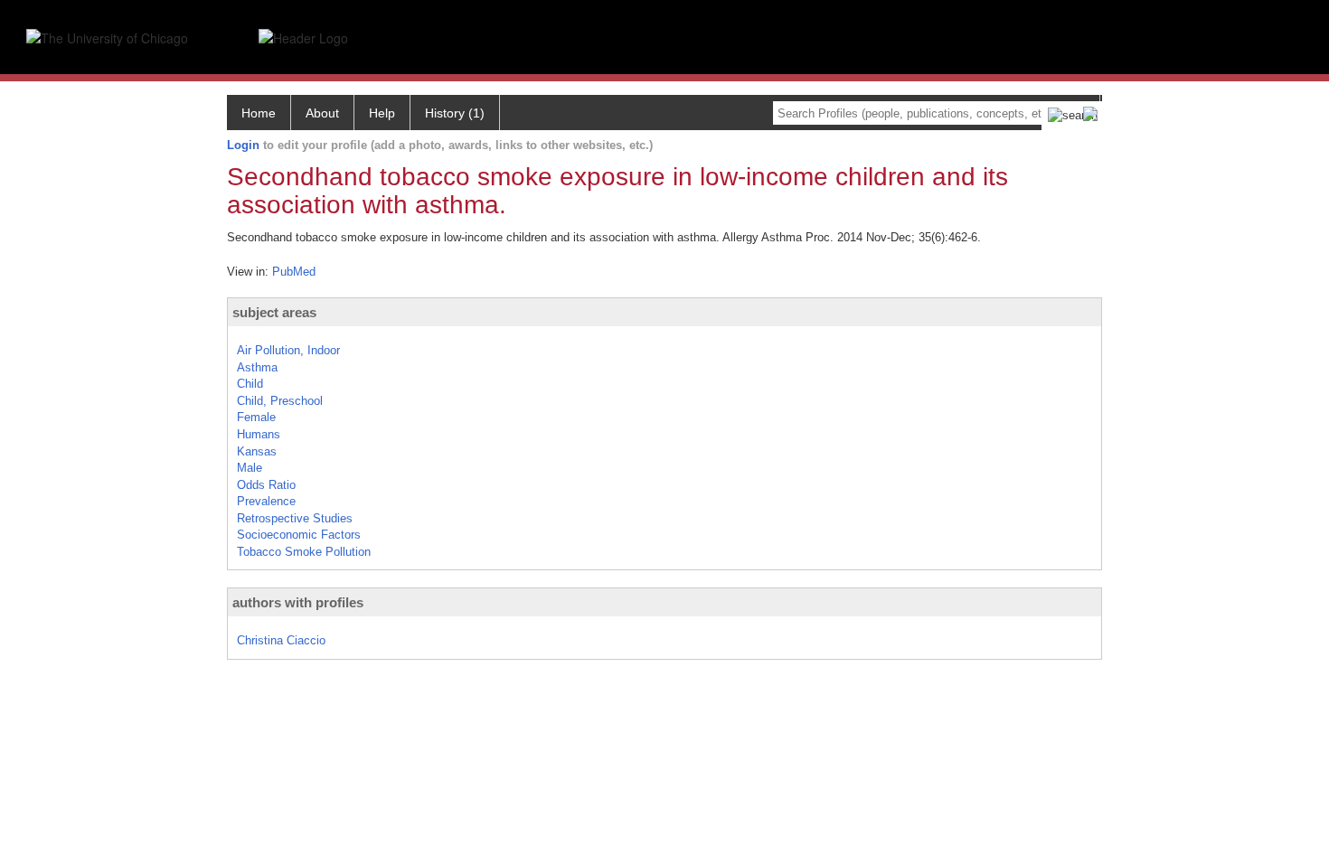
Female (256, 417)
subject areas (274, 312)
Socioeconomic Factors (299, 534)
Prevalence (266, 501)
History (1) (455, 113)
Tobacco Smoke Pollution (304, 552)
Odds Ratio (266, 485)
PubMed (294, 271)
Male (249, 467)
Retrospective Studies (295, 518)
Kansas (257, 451)
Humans (258, 434)
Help (382, 113)
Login (243, 145)
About (322, 113)
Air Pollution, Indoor (288, 350)
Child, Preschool (280, 401)
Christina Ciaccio (281, 640)
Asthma (257, 367)
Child (250, 383)
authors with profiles (297, 602)
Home (258, 113)
